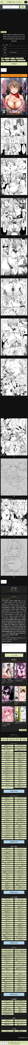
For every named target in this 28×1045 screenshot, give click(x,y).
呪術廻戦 (20, 980)
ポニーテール (7, 823)
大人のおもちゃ (7, 931)
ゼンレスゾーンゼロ (20, 964)
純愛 (20, 755)
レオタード (20, 888)
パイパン (7, 802)
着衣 (7, 916)
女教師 (20, 867)
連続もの (7, 1007)
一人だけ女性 (13, 60)
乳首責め (20, 918)
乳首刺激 (7, 939)
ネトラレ (7, 765)
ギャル (20, 804)
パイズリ (7, 901)
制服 (7, 848)
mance (2, 60)
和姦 (7, 767)
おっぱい (20, 798)
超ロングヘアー (20, 823)
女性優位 (20, 765)
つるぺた (7, 815)
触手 (20, 920)
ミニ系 (20, 815)
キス (20, 931)
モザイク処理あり (20, 1001)
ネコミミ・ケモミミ (7, 880)
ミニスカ (20, 874)
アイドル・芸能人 (20, 951)
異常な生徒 (7, 958)
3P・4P (20, 905)
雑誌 (7, 1003)
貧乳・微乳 (7, 804)
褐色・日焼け (7, 821)
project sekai (20, 991)
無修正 (20, 1007)
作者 (17, 740)
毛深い (7, 836)
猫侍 (20, 986)
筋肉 (20, 836)
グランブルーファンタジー (20, 971)
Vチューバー (20, 829)
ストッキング (7, 850)
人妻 (7, 878)
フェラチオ (7, 58)
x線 (7, 759)
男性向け (7, 745)
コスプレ (7, 928)
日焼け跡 (7, 886)
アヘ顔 (20, 916)
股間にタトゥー (20, 884)
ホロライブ (20, 956)
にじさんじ (7, 964)
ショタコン (20, 757)
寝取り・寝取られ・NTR (7, 750)
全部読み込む (14, 791)
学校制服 (7, 852)
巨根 (7, 827)
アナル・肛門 (20, 903)
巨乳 (2, 58)
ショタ (7, 761)
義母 (7, 882)
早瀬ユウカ (7, 982)
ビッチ (7, 808)
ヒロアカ (20, 966)
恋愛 (20, 772)
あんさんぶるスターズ (8, 971)
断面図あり (7, 937)
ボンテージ (7, 855)
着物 (7, 888)
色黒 (7, 806)
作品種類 (10, 740)
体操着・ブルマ (7, 872)
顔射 (7, 926)
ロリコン (20, 802)
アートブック (7, 1011)
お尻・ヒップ (20, 813)
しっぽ (7, 834)
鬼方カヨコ (7, 988)
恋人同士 (20, 778)
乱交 (7, 920)
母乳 (20, 769)
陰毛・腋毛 (20, 821)
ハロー (7, 951)
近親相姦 (20, 761)
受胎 (20, 780)
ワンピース (7, 974)
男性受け (20, 776)
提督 (20, 974)
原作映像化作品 (7, 1014)
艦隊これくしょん (20, 960)
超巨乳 (20, 834)
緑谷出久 (20, 988)
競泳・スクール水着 (7, 861)
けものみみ (20, 850)
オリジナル (7, 949)
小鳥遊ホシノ (20, 984)
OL (7, 832)
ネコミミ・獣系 (20, 865)
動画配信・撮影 (7, 1009)
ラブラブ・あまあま (20, 747)
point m (7, 60)
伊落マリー (7, 984)
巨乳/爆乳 (20, 819)
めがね (20, 852)
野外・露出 (7, 909)
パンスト (7, 865)
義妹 (20, 886)
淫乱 (20, 782)
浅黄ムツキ (7, 991)
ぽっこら (7, 1022)
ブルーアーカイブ (20, 949)
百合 (7, 776)
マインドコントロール (8, 787)
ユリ (7, 782)
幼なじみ (7, 763)
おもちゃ (20, 935)
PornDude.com (22, 1037)
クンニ (7, 914)
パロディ (4, 740)
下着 (7, 874)
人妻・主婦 (20, 800)
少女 (7, 813)
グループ (13, 58)
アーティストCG (20, 1005)
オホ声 (20, 928)
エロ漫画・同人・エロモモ (14, 2)
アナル (20, 901)
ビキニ (7, 867)
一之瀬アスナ (20, 978)
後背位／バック (7, 935)
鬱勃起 (20, 1030)
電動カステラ (20, 1024)
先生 (7, 859)
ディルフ (7, 838)
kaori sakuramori (19, 58)
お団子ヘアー (20, 880)
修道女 (7, 884)
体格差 (20, 827)
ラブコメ (7, 778)
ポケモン (20, 962)
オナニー (20, 909)
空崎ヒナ (20, 982)
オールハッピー (20, 954)
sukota (7, 1020)
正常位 (20, 933)
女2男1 (7, 774)
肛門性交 (7, 911)
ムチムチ (20, 810)
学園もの (20, 749)
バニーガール (7, 869)
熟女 (20, 774)
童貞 (20, 767)
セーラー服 (20, 861)
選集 (20, 1009)
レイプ (20, 763)
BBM (7, 780)
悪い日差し (7, 747)
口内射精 (20, 926)
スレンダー (20, 817)
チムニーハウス (20, 1022)
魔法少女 (20, 872)
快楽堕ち (20, 759)
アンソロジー (7, 1005)
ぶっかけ (7, 907)
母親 (20, 825)
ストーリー (4, 738)
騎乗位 (20, 907)
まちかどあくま (20, 958)
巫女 (20, 878)
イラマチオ (7, 922)
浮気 (7, 784)
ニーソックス (20, 863)
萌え (20, 832)
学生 (7, 810)
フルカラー (7, 1001)
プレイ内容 (24, 738)
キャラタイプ (11, 738)
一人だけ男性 (7, 757)
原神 (7, 962)
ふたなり (20, 808)
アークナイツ (7, 976)
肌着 (20, 876)
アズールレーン (20, 976)
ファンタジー (20, 752)
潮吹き (7, 905)
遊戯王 (7, 968)
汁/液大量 (20, 939)
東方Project (7, 960)
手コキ (20, 914)
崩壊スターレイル (7, 980)
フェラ (20, 899)
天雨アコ (7, 978)
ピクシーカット (20, 882)
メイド (7, 829)
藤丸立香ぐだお (20, 968)
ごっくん (20, 922)
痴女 (7, 769)
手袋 (20, 859)
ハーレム (7, 918)
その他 (24, 740)
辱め (7, 752)
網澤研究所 (7, 1024)
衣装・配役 (17, 738)
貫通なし (20, 784)
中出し (7, 899)
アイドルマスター (21, 60)
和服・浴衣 (7, 863)
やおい (7, 755)
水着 (7, 857)
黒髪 (7, 819)
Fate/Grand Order (7, 956)
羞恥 (7, 924)
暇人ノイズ (20, 1020)
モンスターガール (7, 966)
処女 (7, 800)
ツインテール (7, 817)
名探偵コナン (7, 986)
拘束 (20, 911)
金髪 (7, 825)
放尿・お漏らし (20, 937)
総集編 (20, 1011)
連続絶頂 (20, 924)
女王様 (20, 786)
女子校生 (20, 855)
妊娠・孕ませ (7, 772)
